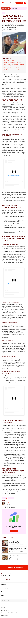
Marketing (4, 498)
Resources (4, 591)
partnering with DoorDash (19, 491)
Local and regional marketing (14, 346)
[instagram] (7, 579)
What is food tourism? (9, 60)
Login (13, 2)
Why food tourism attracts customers (13, 62)
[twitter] (2, 579)
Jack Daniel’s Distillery (9, 331)
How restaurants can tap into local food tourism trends (14, 65)
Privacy (2, 607)
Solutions (3, 584)
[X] (8, 493)
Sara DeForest (9, 503)
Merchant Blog (5, 8)
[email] (12, 493)
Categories (14, 8)
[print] (14, 493)
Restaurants (11, 498)
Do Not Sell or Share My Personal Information (11, 613)
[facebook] (10, 493)
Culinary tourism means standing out (13, 67)
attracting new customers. (17, 309)
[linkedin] (5, 493)
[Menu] (25, 3)
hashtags (24, 249)
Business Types (5, 588)
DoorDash (5, 615)
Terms (2, 605)
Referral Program (5, 610)
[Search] (10, 3)
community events (15, 362)
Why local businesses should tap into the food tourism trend (14, 70)
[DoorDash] (3, 2)
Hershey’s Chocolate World (8, 332)
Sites (2, 595)
